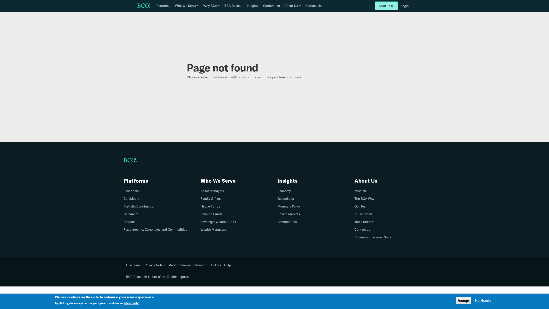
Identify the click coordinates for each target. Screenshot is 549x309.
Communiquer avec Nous (372, 237)
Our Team (361, 206)
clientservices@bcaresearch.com (236, 77)
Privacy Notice (155, 265)
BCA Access (233, 6)
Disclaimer (134, 265)
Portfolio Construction (139, 206)
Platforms (163, 6)
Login (405, 6)
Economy (284, 191)
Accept (463, 300)
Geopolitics (286, 199)
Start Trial (386, 6)
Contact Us (313, 6)
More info (131, 303)
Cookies (215, 265)
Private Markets (289, 214)
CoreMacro (131, 199)
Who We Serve (218, 180)
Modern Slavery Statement (187, 265)
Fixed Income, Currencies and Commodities (155, 229)
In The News (363, 214)
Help (227, 265)
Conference (271, 6)
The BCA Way (364, 199)
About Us (365, 180)
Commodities (287, 222)
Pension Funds (212, 214)
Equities (130, 222)
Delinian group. (178, 277)
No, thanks (483, 300)
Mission (360, 191)
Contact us (362, 229)
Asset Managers (212, 191)
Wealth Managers (213, 229)
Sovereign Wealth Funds (218, 222)
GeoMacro (131, 214)
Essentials (131, 191)
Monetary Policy (289, 206)
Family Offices (211, 199)
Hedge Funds (210, 206)
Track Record (363, 222)
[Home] (144, 6)
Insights (253, 6)
